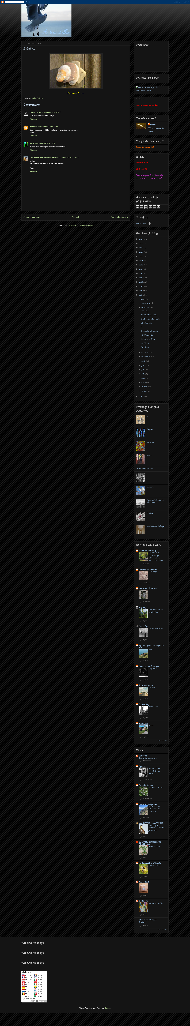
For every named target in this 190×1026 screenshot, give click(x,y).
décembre (146, 303)
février (145, 386)
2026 (141, 239)
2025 (141, 243)
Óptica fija (143, 626)
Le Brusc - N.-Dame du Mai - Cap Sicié (155, 809)
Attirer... (150, 513)
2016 (141, 282)
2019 (141, 269)
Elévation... (145, 347)
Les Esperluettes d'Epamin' (150, 863)
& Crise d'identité (156, 865)
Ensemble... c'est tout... (150, 319)
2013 (141, 295)
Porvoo (151, 725)
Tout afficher (162, 741)
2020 (141, 264)
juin (143, 369)
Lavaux (151, 649)
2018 (141, 273)
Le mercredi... (146, 323)
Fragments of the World (148, 588)
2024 (141, 247)
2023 (141, 252)
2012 (141, 299)
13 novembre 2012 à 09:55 (51, 112)
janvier (145, 391)
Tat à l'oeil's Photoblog (148, 919)
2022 (141, 256)
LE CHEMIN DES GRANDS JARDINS (44, 158)
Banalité (152, 687)
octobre (145, 352)
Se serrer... (151, 442)
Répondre (33, 119)
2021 (141, 260)
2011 (141, 396)
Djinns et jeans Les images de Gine (151, 646)
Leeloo (152, 124)
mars (144, 382)
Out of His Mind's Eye (148, 550)
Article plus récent (32, 217)
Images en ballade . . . (148, 804)
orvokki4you (143, 723)
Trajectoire (143, 901)
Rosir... (149, 455)
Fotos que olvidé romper (149, 666)
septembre (146, 356)
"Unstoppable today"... (155, 526)
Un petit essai (154, 846)
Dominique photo (146, 685)
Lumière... (145, 343)
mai (143, 373)
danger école (144, 882)
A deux (142, 922)
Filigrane (142, 766)
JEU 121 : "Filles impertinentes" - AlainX (155, 771)
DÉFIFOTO (143, 755)
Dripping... (145, 310)
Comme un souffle (156, 903)
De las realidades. (156, 628)
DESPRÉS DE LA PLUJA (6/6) (155, 611)
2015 (141, 286)
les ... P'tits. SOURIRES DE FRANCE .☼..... (150, 843)
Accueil (75, 217)
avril (143, 378)
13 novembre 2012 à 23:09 (45, 143)
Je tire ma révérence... (145, 468)
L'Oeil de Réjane (145, 704)
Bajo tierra (153, 668)
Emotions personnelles (148, 569)
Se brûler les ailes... (149, 314)
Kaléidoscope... (147, 335)
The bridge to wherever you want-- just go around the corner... (156, 556)
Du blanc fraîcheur (156, 787)
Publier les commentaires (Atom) (81, 225)
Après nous (153, 706)
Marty (32, 143)
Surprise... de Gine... (149, 331)
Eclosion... (150, 486)
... (147, 416)
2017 (141, 277)
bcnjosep (142, 607)
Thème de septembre (148, 758)
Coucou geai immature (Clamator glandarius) (156, 828)
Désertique (153, 571)
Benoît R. (33, 127)
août (144, 361)
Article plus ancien (119, 217)
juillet (144, 365)
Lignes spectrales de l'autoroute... (155, 501)
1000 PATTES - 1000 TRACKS (151, 823)
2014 (141, 290)
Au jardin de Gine (146, 785)
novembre (146, 307)
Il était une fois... (148, 339)
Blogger (107, 1008)
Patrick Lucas (35, 112)
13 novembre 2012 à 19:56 (48, 127)
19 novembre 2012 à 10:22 (69, 158)
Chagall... (150, 429)
